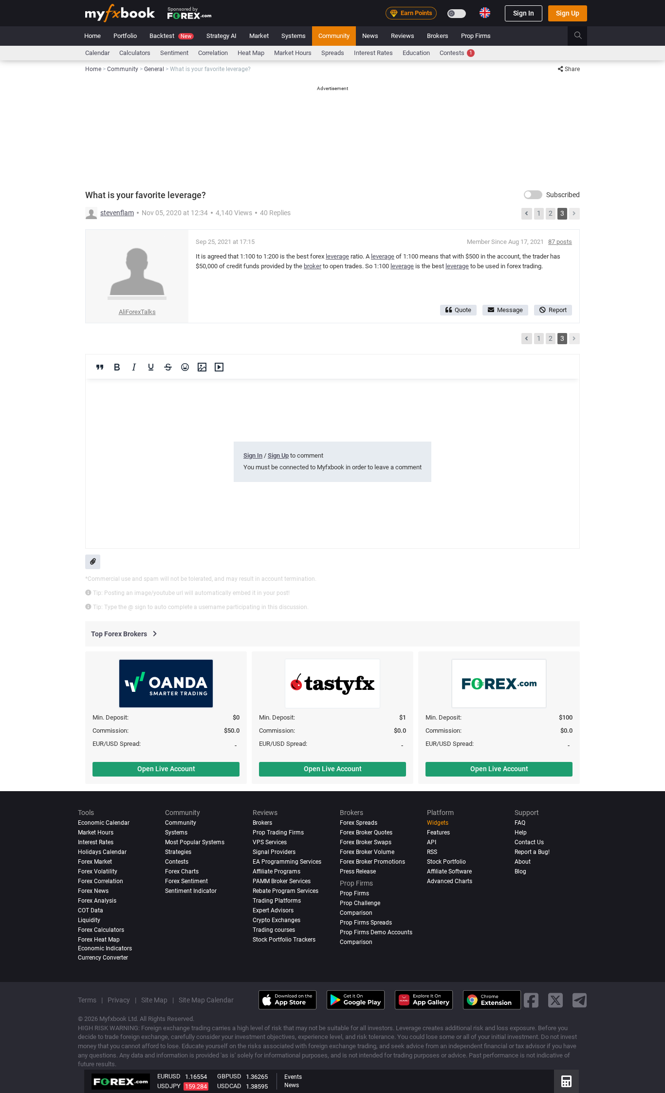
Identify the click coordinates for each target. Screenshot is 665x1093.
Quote (463, 310)
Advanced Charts (449, 881)
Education (416, 52)
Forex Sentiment (186, 881)
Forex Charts (182, 871)
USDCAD (229, 1086)
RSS (432, 852)
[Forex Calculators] (566, 1081)
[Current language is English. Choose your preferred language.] (485, 13)
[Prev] (526, 214)
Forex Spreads (358, 822)
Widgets (437, 822)
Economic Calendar (103, 822)
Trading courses (274, 929)
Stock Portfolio (446, 861)
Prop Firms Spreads (366, 922)
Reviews (402, 35)
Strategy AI (221, 35)
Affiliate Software (449, 871)
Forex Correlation (100, 881)
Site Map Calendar (206, 1000)
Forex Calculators (101, 929)
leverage (337, 256)
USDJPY (169, 1086)
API (431, 842)
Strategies (178, 852)
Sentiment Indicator (191, 891)
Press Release (358, 871)
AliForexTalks (137, 311)
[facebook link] (531, 999)
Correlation (213, 52)
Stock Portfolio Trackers (284, 939)
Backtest (170, 35)
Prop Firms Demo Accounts (376, 932)
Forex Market (95, 861)
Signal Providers (274, 852)
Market (259, 35)
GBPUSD (229, 1076)
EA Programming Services (287, 861)
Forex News (93, 891)
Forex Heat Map (99, 939)
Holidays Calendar (102, 852)
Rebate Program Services (285, 891)
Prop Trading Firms (278, 832)
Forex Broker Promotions (372, 861)
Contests (456, 52)
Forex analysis (97, 900)
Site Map (154, 1000)
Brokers (437, 35)
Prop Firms (476, 35)
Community (334, 35)
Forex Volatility (97, 871)
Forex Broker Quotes (366, 832)
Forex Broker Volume (367, 852)
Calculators (134, 52)
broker (312, 266)
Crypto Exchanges (276, 920)
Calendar (97, 52)
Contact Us (529, 842)
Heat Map (251, 52)
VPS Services (270, 842)
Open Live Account (166, 769)
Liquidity (89, 920)
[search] (583, 36)
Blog (520, 871)
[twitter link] (555, 999)
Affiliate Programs (276, 871)
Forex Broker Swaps (365, 842)
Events (293, 1077)
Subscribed (563, 195)
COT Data (90, 910)
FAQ (520, 822)
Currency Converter (103, 957)
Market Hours (293, 52)
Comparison (356, 942)
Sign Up (567, 13)
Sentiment (174, 52)
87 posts (560, 241)
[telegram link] (580, 999)
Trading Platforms (277, 900)
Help (521, 832)
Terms (87, 1000)
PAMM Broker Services (282, 881)
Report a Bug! (532, 852)
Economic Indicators (105, 948)
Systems (293, 35)
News (370, 35)
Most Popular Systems (194, 842)
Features (438, 832)
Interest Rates (373, 52)
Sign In (523, 13)
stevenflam (117, 212)
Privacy (119, 1000)
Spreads (332, 52)
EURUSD (169, 1076)
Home (92, 35)
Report (558, 310)
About (523, 861)
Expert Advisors (273, 910)
